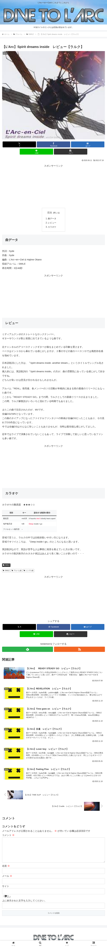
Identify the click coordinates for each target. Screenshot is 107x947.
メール (7, 876)
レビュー (52, 222)
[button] (70, 152)
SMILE (7, 565)
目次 (49, 212)
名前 (6, 866)
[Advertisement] (53, 186)
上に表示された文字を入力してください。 (24, 900)
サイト (5, 886)
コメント (8, 835)
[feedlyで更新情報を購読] (27, 649)
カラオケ (52, 227)
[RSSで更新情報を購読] (79, 649)
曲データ (52, 218)
